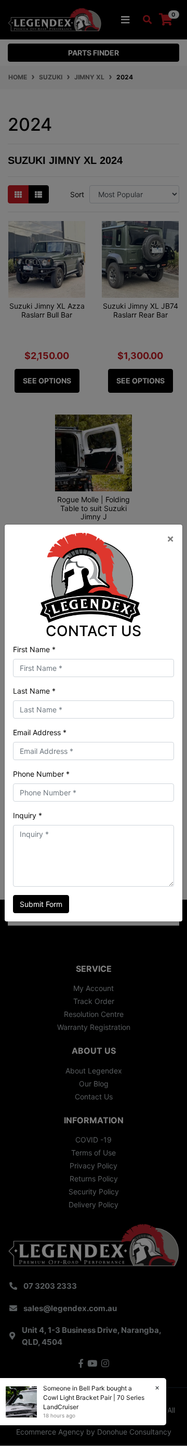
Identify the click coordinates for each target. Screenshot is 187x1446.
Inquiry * (27, 815)
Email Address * (39, 732)
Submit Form (41, 904)
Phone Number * (41, 773)
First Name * (34, 649)
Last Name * (34, 690)
